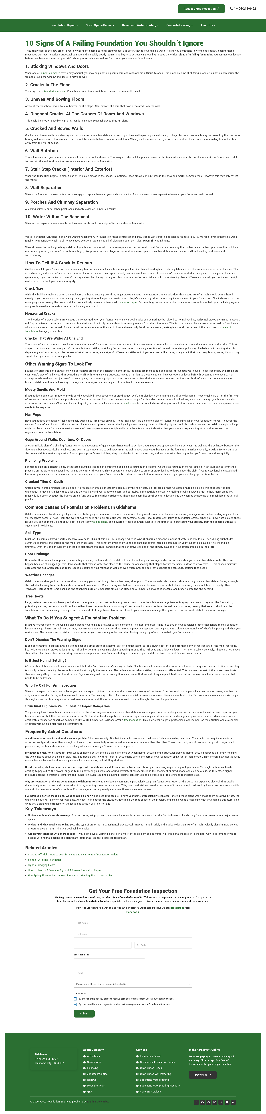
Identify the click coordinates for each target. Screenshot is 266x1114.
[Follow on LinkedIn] (220, 1102)
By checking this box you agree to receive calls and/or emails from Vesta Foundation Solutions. (126, 998)
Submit (84, 1013)
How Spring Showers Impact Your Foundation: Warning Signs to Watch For (70, 875)
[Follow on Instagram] (214, 1102)
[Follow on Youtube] (227, 1102)
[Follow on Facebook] (196, 1102)
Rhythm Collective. (98, 1101)
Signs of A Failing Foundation (45, 860)
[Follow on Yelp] (233, 1102)
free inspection (132, 720)
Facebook (132, 912)
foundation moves (49, 73)
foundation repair (127, 302)
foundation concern (55, 91)
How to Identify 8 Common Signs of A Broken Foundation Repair (64, 870)
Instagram (177, 908)
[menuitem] (64, 25)
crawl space (129, 403)
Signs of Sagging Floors (41, 865)
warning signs (99, 522)
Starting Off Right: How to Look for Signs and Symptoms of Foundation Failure (73, 854)
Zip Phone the (81, 954)
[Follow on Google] (202, 1102)
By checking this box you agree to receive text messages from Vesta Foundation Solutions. (124, 1004)
